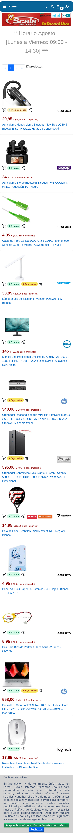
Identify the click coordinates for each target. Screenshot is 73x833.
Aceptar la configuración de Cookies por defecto (36, 825)
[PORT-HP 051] (17, 673)
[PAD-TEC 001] (17, 499)
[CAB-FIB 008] (17, 209)
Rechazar (36, 829)
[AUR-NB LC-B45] (17, 93)
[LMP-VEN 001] (17, 267)
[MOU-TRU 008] (17, 731)
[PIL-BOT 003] (17, 615)
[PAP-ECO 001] (17, 557)
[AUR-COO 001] (17, 151)
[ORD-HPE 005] (17, 383)
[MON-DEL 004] (17, 325)
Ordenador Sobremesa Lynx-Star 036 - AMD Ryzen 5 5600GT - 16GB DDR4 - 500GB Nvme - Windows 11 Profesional (34, 477)
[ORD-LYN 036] (17, 441)
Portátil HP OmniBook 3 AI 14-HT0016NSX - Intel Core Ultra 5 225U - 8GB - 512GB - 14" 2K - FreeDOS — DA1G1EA (35, 709)
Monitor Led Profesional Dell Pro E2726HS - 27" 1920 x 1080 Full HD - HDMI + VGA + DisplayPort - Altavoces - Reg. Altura (35, 360)
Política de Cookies (27, 809)
